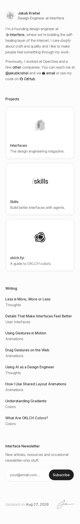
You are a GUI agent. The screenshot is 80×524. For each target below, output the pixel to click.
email (50, 73)
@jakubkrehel (16, 73)
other (16, 67)
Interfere (17, 34)
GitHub (29, 79)
